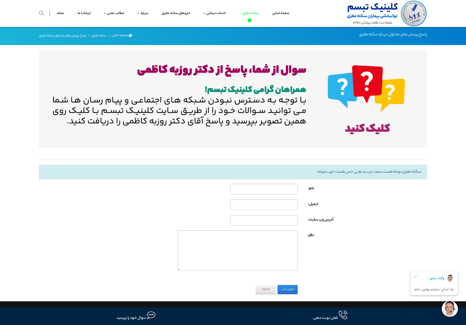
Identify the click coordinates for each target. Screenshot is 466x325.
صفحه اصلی (120, 36)
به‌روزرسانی (287, 289)
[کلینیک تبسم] (385, 13)
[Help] (304, 188)
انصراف (266, 289)
